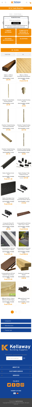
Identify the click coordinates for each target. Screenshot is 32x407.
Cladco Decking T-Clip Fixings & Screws (23, 173)
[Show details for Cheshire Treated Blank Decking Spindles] (8, 90)
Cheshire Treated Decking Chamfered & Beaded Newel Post (8, 126)
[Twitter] (9, 385)
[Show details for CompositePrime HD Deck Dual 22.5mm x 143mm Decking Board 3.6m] (8, 238)
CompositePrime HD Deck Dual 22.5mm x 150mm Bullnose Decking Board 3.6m (23, 250)
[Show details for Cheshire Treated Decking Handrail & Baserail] (8, 139)
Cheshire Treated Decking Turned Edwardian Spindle (23, 149)
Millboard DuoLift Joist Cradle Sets (24, 299)
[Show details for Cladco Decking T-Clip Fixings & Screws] (23, 163)
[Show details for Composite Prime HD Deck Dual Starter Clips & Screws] (23, 188)
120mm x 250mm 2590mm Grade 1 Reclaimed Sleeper (8, 76)
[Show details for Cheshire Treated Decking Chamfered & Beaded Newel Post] (8, 115)
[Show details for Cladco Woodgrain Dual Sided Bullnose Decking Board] (8, 188)
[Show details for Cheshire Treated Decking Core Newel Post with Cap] (23, 115)
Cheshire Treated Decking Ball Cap (23, 100)
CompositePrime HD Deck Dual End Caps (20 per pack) (8, 275)
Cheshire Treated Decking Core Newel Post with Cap (23, 126)
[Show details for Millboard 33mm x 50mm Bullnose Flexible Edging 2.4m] (8, 289)
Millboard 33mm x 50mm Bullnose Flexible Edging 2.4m (8, 300)
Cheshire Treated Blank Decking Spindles (8, 100)
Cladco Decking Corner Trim (8, 173)
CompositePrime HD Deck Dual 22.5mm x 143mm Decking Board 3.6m (8, 250)
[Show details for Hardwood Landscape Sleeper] (23, 264)
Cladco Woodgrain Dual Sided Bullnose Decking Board (8, 199)
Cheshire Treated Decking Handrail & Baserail (8, 149)
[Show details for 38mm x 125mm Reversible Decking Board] (23, 65)
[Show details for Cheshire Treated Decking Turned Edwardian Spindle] (23, 139)
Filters (16, 50)
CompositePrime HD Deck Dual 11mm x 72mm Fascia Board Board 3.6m (23, 224)
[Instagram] (22, 385)
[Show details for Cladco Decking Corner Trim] (8, 163)
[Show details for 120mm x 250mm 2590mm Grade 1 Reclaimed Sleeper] (8, 65)
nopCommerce (19, 401)
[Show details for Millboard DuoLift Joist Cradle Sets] (23, 289)
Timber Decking (8, 31)
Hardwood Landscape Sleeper (23, 274)
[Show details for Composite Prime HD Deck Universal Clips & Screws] (8, 213)
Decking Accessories (8, 39)
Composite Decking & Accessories (23, 32)
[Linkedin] (18, 385)
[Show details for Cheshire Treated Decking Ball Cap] (23, 90)
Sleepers (24, 38)
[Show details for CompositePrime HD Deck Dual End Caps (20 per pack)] (8, 264)
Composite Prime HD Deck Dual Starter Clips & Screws (23, 199)
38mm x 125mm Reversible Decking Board (23, 75)
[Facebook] (13, 385)
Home (10, 14)
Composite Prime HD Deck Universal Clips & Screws (8, 224)
